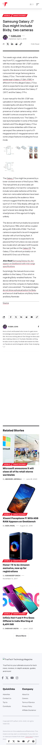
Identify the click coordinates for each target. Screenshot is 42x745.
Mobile (7, 15)
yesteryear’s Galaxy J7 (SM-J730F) (17, 79)
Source (6, 303)
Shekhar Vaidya (12, 628)
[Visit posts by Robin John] (5, 327)
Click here (29, 736)
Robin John (16, 36)
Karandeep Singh (12, 575)
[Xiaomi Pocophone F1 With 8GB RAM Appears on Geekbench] (21, 499)
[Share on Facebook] (8, 741)
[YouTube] (12, 677)
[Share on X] (8, 44)
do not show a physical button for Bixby (19, 290)
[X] (7, 677)
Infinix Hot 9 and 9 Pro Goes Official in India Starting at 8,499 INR (18, 621)
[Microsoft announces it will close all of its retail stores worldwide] (21, 449)
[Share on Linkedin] (12, 44)
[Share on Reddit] (16, 44)
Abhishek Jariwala (13, 479)
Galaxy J (10, 178)
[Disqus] (21, 384)
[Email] (23, 741)
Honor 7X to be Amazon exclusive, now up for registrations (16, 568)
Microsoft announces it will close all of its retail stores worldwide (18, 471)
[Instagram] (17, 677)
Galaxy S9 (27, 248)
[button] (38, 4)
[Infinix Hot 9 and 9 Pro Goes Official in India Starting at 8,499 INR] (21, 599)
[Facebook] (38, 326)
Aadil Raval (10, 526)
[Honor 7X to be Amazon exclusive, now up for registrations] (21, 546)
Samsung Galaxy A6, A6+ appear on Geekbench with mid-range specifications (19, 264)
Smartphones (19, 15)
